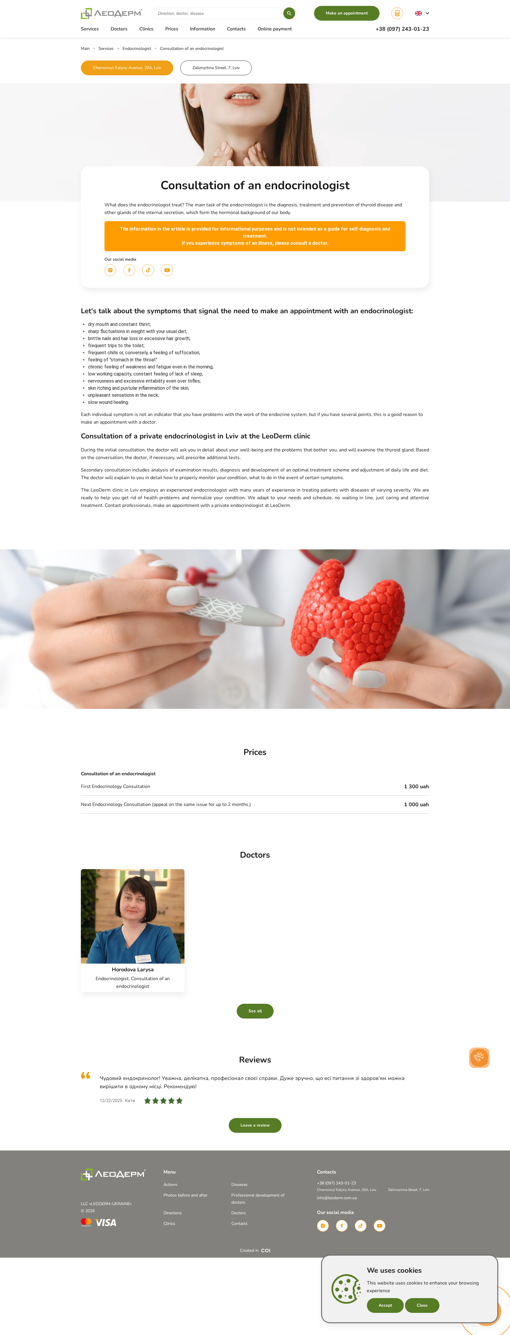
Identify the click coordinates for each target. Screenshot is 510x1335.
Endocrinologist (136, 48)
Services (106, 48)
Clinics (146, 29)
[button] (422, 13)
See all (255, 1011)
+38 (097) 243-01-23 (402, 28)
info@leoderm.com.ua (337, 1198)
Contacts (236, 29)
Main (85, 48)
